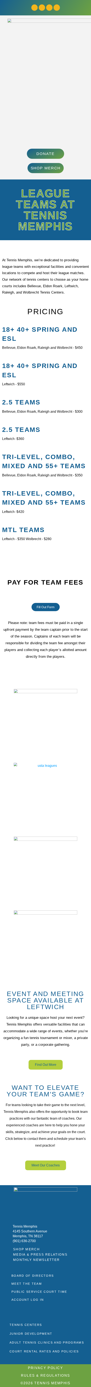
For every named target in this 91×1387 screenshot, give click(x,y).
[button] (45, 140)
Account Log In (27, 1299)
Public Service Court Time (39, 1291)
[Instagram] (42, 7)
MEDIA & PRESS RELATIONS (40, 1254)
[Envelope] (57, 7)
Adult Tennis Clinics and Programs (47, 1342)
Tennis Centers (26, 1324)
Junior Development (31, 1333)
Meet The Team (26, 1283)
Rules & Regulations (45, 1375)
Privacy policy (45, 1368)
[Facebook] (34, 7)
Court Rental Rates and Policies (44, 1351)
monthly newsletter (36, 1260)
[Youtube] (49, 7)
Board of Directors (32, 1275)
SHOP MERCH (26, 1249)
